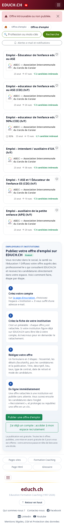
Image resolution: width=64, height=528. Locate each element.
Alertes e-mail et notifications (34, 42)
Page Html (17, 466)
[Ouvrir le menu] (8, 477)
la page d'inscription (24, 297)
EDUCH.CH (15, 5)
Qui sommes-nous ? (14, 510)
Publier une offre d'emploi (24, 417)
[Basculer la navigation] (58, 5)
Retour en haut (33, 502)
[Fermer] (58, 16)
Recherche (52, 34)
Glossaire (47, 466)
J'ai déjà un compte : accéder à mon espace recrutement (32, 427)
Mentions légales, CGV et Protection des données (32, 521)
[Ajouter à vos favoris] (56, 54)
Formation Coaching (44, 459)
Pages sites (15, 459)
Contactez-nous (36, 510)
